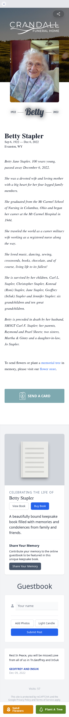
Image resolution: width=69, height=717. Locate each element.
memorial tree (51, 362)
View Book (18, 506)
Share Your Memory (25, 566)
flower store (48, 368)
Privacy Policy (23, 700)
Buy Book (40, 506)
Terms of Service (45, 700)
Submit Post (34, 632)
